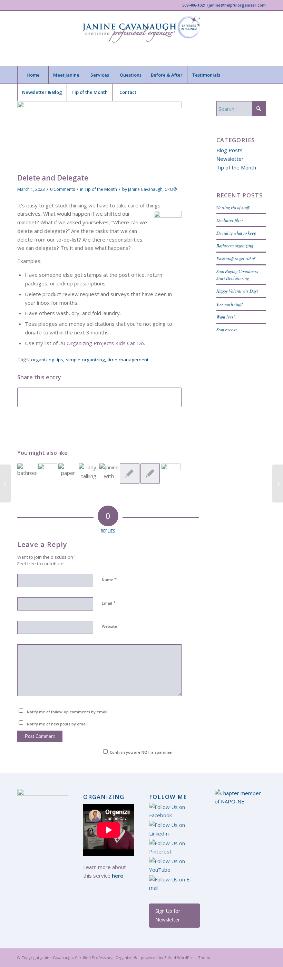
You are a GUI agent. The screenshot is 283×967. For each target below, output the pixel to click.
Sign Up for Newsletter (167, 915)
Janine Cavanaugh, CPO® (152, 189)
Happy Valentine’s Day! (237, 291)
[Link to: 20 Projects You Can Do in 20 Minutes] (170, 472)
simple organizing (85, 359)
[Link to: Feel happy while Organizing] (88, 472)
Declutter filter (229, 220)
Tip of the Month (101, 189)
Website (109, 626)
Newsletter (230, 158)
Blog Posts (229, 150)
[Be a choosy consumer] (5, 483)
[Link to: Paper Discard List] (68, 470)
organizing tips (47, 359)
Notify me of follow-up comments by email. (67, 711)
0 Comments (62, 189)
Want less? (225, 317)
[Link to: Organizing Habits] (109, 472)
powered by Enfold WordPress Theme (176, 957)
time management (128, 359)
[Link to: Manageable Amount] (150, 473)
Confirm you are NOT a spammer (141, 752)
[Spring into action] (277, 483)
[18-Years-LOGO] (141, 38)
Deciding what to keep (236, 233)
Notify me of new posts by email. (58, 723)
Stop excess (226, 329)
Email (109, 603)
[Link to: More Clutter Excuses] (129, 473)
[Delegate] (99, 135)
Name (109, 579)
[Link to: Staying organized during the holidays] (47, 472)
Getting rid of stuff (232, 207)
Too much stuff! (229, 304)
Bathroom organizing (234, 245)
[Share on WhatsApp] (99, 397)
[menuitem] (32, 75)
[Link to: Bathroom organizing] (27, 472)
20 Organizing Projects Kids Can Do (101, 343)
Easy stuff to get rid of (235, 258)
